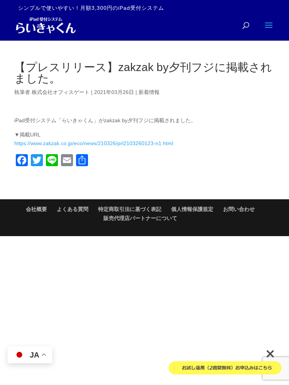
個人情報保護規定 (192, 209)
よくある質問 (72, 209)
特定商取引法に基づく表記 (129, 209)
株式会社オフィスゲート (61, 92)
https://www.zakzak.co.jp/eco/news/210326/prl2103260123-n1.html (93, 143)
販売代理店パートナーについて (140, 218)
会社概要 (36, 209)
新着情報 (149, 92)
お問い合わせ (239, 209)
